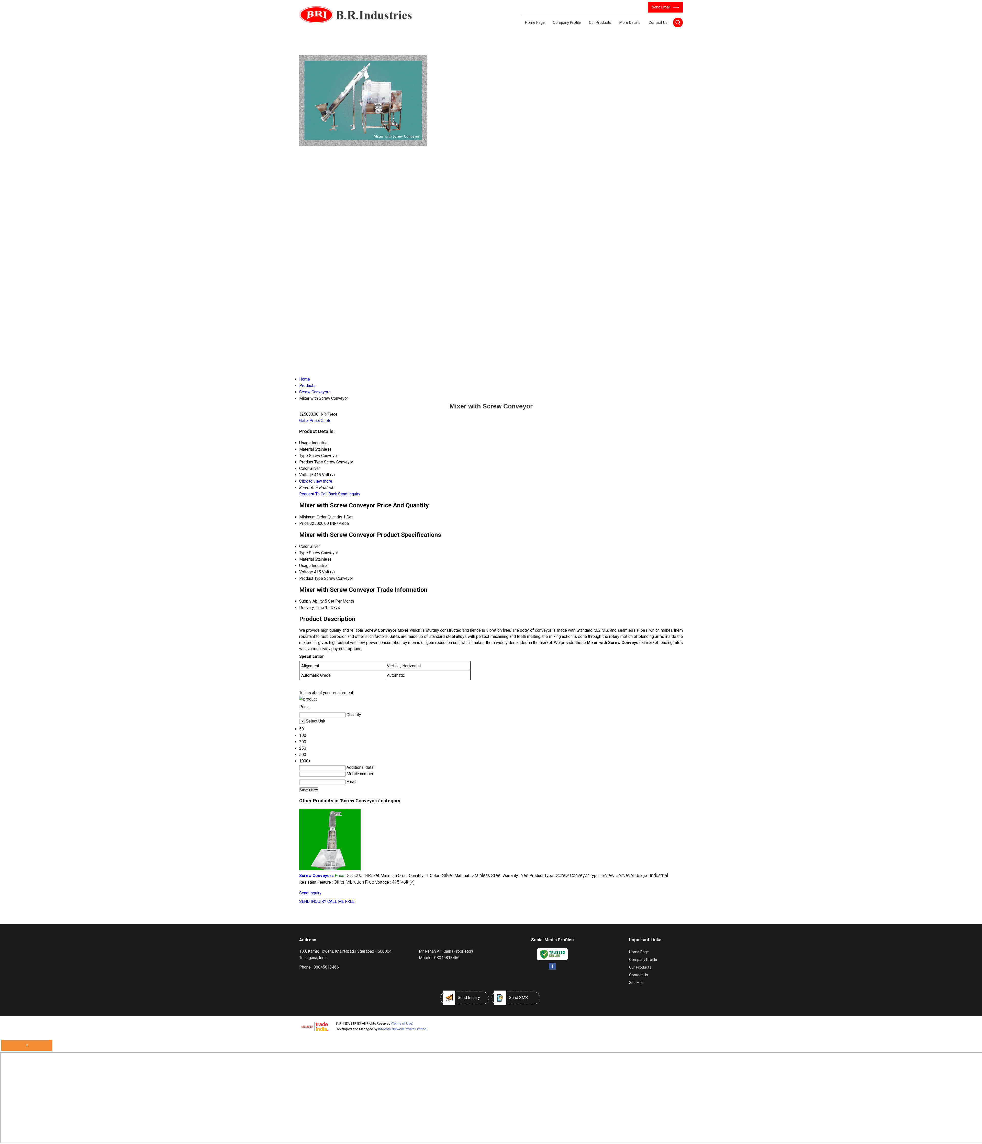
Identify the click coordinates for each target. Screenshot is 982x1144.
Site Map (636, 982)
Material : (477, 875)
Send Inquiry (349, 494)
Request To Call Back (318, 494)
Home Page (535, 22)
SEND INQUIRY (312, 901)
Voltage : (395, 882)
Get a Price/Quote (315, 420)
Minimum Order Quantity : (405, 875)
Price (304, 523)
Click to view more (315, 481)
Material (306, 559)
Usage (305, 565)
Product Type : (559, 875)
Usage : (651, 875)
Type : (612, 875)
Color (304, 546)
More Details (629, 22)
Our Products (600, 22)
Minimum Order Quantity (320, 517)
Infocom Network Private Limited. (402, 1029)
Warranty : (515, 875)
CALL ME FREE (340, 901)
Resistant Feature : (336, 882)
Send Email (661, 7)
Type (303, 552)
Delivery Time (311, 607)
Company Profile (567, 22)
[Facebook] (552, 968)
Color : (441, 875)
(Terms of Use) (402, 1023)
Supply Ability (311, 601)
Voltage (306, 572)
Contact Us (658, 22)
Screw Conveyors (316, 875)
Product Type (311, 578)
